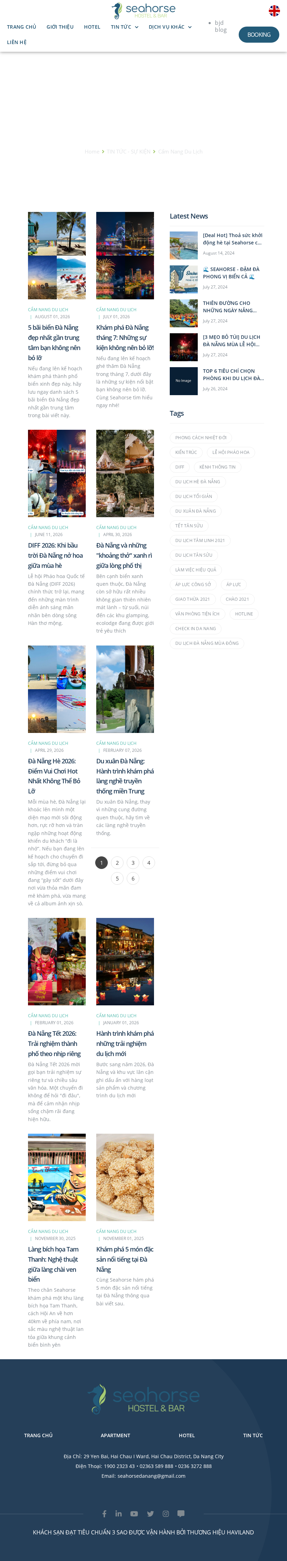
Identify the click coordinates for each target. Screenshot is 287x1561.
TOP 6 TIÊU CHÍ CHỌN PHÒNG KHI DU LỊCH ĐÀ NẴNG (231, 375)
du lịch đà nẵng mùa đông (207, 643)
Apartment (115, 1435)
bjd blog (221, 26)
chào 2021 (237, 599)
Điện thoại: (89, 1466)
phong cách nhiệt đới (200, 438)
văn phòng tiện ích (197, 614)
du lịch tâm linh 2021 (200, 540)
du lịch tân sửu (193, 555)
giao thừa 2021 (192, 599)
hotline (244, 614)
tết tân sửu (189, 526)
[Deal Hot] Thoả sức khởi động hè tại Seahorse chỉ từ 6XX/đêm (232, 239)
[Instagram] (166, 1513)
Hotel (92, 26)
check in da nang (195, 629)
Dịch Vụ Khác (166, 26)
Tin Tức (121, 26)
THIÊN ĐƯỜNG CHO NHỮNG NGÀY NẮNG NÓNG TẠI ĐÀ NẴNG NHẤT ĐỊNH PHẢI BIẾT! (230, 307)
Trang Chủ (21, 26)
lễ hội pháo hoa (231, 452)
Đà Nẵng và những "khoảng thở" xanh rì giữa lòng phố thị (124, 555)
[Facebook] (104, 1513)
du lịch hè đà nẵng (197, 482)
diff (179, 467)
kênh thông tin (218, 467)
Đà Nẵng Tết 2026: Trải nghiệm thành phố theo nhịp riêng (54, 1043)
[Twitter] (150, 1513)
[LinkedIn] (118, 1513)
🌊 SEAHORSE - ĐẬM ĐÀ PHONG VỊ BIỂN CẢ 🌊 (231, 273)
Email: (109, 1476)
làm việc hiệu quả (195, 570)
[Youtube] (134, 1513)
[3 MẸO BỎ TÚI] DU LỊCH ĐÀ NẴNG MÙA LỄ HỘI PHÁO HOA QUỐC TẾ (231, 341)
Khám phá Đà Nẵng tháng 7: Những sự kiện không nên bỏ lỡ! (125, 337)
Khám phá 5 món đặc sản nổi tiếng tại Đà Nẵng (124, 1259)
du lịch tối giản (193, 496)
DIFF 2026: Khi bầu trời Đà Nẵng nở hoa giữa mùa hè (55, 555)
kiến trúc (186, 452)
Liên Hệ (17, 42)
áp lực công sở (193, 584)
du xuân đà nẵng (195, 511)
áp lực (233, 584)
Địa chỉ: (73, 1456)
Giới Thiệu (60, 26)
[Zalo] (180, 1513)
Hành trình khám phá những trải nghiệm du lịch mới (125, 1043)
